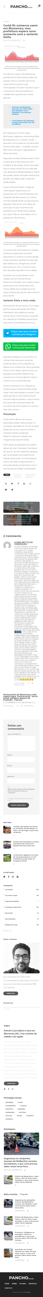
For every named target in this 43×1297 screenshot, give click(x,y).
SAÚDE (6, 21)
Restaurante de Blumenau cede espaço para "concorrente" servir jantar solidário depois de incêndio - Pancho (20, 697)
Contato (8, 1288)
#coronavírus (30, 474)
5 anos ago (19, 683)
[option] (21, 845)
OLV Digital (27, 1292)
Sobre (14, 1283)
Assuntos (33, 1283)
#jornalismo (9, 1112)
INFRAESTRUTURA (22, 925)
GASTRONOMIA (22, 919)
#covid (7, 477)
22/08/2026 (20, 1243)
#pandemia (29, 477)
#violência (9, 1119)
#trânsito (30, 1115)
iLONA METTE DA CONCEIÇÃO (23, 543)
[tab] (11, 1194)
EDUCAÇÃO (22, 913)
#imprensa (21, 1109)
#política (8, 1115)
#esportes (9, 1109)
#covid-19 (18, 477)
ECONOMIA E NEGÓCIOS (22, 503)
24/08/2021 (16, 40)
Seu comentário (14, 734)
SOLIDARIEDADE (19, 505)
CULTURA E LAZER (23, 517)
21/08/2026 (19, 1260)
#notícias (22, 1112)
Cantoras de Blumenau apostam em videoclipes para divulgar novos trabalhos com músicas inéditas (19, 521)
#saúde (19, 1115)
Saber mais (11, 993)
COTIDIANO (22, 889)
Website (10, 776)
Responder (19, 685)
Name (9, 755)
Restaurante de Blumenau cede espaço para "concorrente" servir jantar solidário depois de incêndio (23, 509)
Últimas (22, 1283)
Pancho (7, 40)
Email (9, 766)
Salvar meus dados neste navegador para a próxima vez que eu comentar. (21, 791)
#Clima (20, 1102)
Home (7, 1283)
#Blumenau (17, 474)
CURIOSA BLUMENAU (22, 901)
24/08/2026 (20, 1226)
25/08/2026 (17, 1170)
